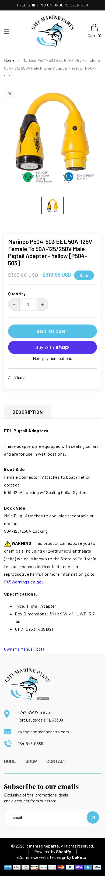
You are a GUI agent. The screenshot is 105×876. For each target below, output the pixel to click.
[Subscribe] (93, 817)
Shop (31, 761)
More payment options (52, 358)
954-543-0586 (30, 743)
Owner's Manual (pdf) (24, 648)
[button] (6, 31)
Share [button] (19, 377)
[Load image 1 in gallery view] (52, 205)
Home (9, 60)
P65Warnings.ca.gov (24, 581)
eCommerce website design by (43, 857)
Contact (56, 761)
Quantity (17, 293)
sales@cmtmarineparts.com (43, 731)
